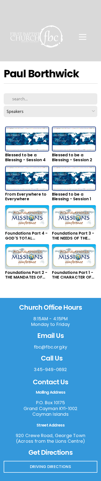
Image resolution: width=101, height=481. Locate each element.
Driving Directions (50, 466)
